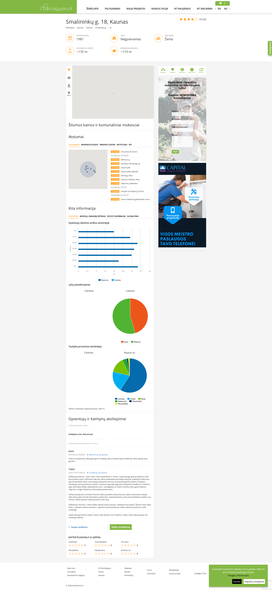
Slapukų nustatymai (254, 581)
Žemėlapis (92, 8)
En (219, 8)
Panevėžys (128, 575)
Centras (89, 27)
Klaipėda (128, 568)
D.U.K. (149, 570)
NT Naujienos (182, 8)
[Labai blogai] (69, 545)
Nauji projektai (136, 8)
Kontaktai (71, 571)
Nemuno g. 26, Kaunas (98, 454)
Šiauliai (127, 571)
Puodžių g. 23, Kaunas (98, 472)
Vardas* (175, 111)
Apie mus (71, 568)
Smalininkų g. (100, 27)
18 (110, 27)
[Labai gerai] (82, 545)
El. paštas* (176, 119)
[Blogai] (72, 545)
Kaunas (80, 27)
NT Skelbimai (204, 8)
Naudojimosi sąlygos (76, 575)
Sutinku (237, 581)
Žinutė (175, 135)
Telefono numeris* (180, 127)
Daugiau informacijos (238, 575)
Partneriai (151, 573)
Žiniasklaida (174, 570)
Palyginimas (113, 8)
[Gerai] (79, 545)
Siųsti (175, 152)
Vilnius (101, 571)
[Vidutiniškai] (75, 545)
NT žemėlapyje (104, 568)
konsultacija (160, 8)
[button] (88, 168)
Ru (225, 8)
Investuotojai (174, 573)
